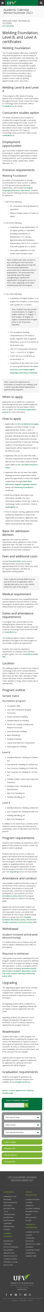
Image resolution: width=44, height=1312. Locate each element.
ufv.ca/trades (8, 26)
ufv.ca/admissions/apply (27, 424)
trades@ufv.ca (8, 106)
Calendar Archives (32, 1200)
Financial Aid (9, 1161)
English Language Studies (26, 484)
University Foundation (23, 487)
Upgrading (14, 872)
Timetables (7, 1244)
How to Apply (10, 1142)
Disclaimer (23, 1300)
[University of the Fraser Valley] (22, 1277)
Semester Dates (9, 1253)
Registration (8, 1241)
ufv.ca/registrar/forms (20, 1082)
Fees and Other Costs (17, 561)
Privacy (30, 1300)
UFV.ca (12, 3)
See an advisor (10, 1155)
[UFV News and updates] (30, 1295)
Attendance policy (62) (11, 896)
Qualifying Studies (33, 1250)
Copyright (15, 1300)
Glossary (29, 1203)
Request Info (9, 1148)
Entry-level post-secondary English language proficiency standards (24, 369)
